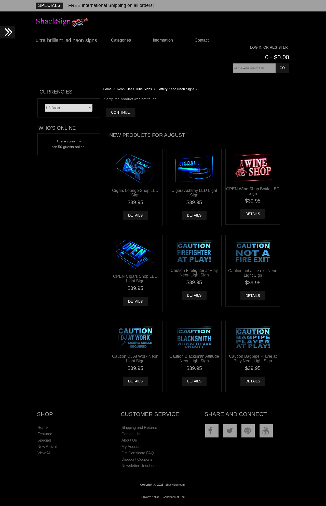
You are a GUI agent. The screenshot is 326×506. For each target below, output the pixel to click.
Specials (49, 5)
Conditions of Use (174, 496)
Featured (44, 434)
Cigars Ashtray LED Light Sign (194, 192)
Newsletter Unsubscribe (141, 465)
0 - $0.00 (277, 57)
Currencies (55, 92)
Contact (202, 40)
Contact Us (130, 434)
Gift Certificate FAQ (137, 453)
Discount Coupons (136, 459)
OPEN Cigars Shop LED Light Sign (135, 278)
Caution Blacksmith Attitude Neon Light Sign (194, 358)
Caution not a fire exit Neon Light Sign (252, 272)
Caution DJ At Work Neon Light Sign (135, 358)
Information (163, 40)
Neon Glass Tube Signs (134, 89)
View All (43, 453)
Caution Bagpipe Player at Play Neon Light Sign (253, 358)
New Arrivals (48, 446)
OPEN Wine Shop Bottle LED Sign (253, 191)
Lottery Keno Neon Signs (175, 89)
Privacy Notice (150, 496)
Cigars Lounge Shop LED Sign (135, 192)
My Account (131, 446)
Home (107, 89)
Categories (121, 40)
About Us (129, 440)
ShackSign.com (175, 484)
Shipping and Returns (139, 427)
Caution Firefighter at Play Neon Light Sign (194, 272)
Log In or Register (269, 47)
